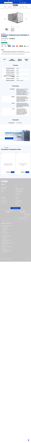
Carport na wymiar (4, 249)
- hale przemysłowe (4, 238)
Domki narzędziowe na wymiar (6, 250)
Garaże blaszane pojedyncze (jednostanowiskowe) (20, 189)
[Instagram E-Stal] (24, 2)
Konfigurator (3, 188)
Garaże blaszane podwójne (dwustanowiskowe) (20, 191)
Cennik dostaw (18, 204)
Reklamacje (17, 203)
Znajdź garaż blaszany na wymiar (7, 225)
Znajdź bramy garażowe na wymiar (7, 246)
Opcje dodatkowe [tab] (12, 60)
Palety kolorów (3, 198)
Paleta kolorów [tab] (20, 60)
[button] (15, 18)
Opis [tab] (4, 59)
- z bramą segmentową (5, 232)
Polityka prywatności (19, 200)
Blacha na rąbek (18, 194)
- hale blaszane (4, 237)
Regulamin (17, 198)
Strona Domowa (3, 187)
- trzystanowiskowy (4, 229)
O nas (2, 190)
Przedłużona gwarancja (19, 201)
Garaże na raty (3, 203)
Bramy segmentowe (19, 193)
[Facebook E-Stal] (25, 2)
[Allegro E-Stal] (20, 2)
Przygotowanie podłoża (5, 201)
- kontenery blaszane (5, 244)
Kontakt (2, 191)
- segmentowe (4, 247)
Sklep (16, 187)
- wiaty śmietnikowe (5, 241)
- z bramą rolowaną (4, 233)
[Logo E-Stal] (15, 5)
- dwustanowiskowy (5, 228)
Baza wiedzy (3, 197)
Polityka (17, 197)
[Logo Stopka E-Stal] (4, 181)
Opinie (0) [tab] (26, 60)
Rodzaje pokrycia (4, 200)
